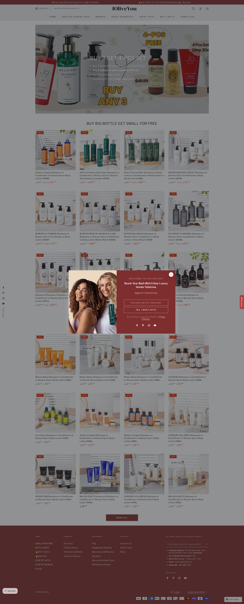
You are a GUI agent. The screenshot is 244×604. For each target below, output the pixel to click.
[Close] (171, 274)
